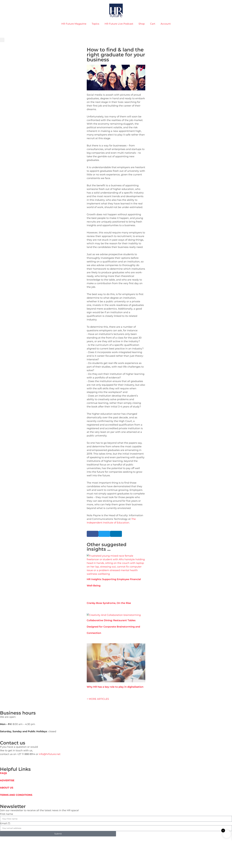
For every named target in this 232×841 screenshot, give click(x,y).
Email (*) (5, 823)
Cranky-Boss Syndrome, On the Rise (109, 603)
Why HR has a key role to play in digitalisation (115, 686)
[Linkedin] (1, 32)
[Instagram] (4, 32)
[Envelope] (13, 761)
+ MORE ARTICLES (98, 698)
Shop (142, 23)
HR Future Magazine (73, 23)
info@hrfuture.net (49, 754)
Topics (95, 23)
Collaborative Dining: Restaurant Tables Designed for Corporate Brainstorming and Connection (113, 626)
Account (166, 23)
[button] (2, 40)
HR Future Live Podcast (119, 23)
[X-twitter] (10, 761)
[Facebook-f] (7, 761)
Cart (152, 23)
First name (6, 814)
